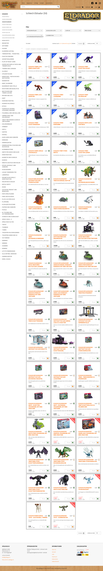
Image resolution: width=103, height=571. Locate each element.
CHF (70, 43)
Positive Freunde (7, 56)
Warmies (5, 240)
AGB (53, 554)
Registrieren (29, 3)
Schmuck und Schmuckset (10, 216)
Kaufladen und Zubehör (10, 137)
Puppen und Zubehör (8, 207)
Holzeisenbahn (7, 124)
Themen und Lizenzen (9, 68)
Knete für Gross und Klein (10, 152)
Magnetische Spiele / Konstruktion (9, 178)
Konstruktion (6, 154)
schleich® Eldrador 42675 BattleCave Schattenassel (60, 349)
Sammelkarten (7, 256)
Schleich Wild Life (6, 32)
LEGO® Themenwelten (9, 172)
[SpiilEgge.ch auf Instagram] (99, 3)
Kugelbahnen (6, 169)
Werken (4, 243)
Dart (3, 98)
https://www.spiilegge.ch (8, 559)
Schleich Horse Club (6, 27)
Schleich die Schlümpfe (7, 29)
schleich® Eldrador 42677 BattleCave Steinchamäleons (85, 349)
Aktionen (5, 45)
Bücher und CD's (7, 95)
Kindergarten (6, 142)
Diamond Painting (8, 100)
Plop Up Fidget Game (8, 61)
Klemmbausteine (7, 149)
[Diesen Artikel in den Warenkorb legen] (47, 77)
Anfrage (36, 3)
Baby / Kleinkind (7, 83)
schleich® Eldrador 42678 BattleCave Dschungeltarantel (35, 377)
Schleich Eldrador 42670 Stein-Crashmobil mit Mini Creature (37, 433)
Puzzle (4, 209)
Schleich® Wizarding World (8, 35)
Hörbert (5, 126)
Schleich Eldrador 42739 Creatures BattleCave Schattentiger (87, 236)
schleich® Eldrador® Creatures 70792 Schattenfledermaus (36, 461)
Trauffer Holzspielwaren (10, 232)
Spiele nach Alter (8, 222)
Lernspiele (5, 174)
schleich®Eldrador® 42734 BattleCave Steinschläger (35, 180)
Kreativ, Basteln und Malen (11, 162)
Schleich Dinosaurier (7, 19)
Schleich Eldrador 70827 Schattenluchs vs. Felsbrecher (86, 405)
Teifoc (4, 224)
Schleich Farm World (7, 24)
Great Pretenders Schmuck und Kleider (11, 120)
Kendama (5, 140)
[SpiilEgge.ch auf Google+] (95, 3)
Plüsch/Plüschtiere (8, 204)
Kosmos (4, 160)
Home (23, 3)
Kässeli (4, 134)
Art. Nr (60, 43)
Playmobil (5, 201)
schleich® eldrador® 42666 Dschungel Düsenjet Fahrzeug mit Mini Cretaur (62, 264)
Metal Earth (6, 184)
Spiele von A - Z (7, 219)
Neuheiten (5, 43)
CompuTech (64, 568)
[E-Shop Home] (11, 2)
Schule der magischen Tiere (8, 37)
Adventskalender (8, 59)
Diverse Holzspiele (8, 103)
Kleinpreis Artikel (8, 51)
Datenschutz (55, 559)
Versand (54, 552)
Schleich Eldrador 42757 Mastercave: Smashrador (60, 236)
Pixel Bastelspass (8, 196)
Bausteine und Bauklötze (10, 88)
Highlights (5, 40)
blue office (48, 568)
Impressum (54, 556)
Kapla (4, 129)
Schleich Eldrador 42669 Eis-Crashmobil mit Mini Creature (61, 433)
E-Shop (28, 49)
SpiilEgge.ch (41, 568)
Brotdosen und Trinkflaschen (7, 92)
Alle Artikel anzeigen (9, 253)
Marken (4, 248)
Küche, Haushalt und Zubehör (9, 166)
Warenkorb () (49, 3)
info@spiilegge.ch (6, 557)
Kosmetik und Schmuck (9, 157)
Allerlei (5, 71)
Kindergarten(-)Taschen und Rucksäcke (11, 146)
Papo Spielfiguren (8, 193)
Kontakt (42, 3)
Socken (4, 48)
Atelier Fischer (7, 74)
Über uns (54, 549)
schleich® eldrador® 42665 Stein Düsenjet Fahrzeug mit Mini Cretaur (87, 264)
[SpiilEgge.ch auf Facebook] (91, 3)
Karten (4, 132)
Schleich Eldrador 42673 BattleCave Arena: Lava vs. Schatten (61, 321)
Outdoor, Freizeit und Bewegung (9, 190)
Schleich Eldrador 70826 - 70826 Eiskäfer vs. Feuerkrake (86, 377)
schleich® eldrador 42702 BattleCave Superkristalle (85, 321)
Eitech (4, 106)
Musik (4, 187)
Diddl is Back (6, 259)
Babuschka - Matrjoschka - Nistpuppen (11, 77)
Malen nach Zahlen (8, 181)
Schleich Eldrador (6, 21)
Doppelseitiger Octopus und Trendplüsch (11, 65)
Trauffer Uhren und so (9, 235)
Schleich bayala (5, 16)
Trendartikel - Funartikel (10, 53)
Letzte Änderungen (8, 251)
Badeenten (5, 80)
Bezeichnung (66, 43)
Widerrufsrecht (55, 561)
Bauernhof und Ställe (9, 86)
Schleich (5, 14)
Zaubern (5, 245)
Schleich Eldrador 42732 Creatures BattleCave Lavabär (35, 264)
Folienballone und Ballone (11, 113)
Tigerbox (5, 227)
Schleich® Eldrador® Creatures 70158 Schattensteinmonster (36, 489)
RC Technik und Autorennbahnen (8, 213)
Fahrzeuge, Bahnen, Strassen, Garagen (8, 109)
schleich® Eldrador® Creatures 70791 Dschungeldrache (61, 461)
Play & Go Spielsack (8, 199)
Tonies (4, 230)
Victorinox (5, 237)
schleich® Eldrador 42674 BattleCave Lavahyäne (60, 377)
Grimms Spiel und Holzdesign (7, 116)
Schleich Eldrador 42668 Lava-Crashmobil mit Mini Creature (87, 433)
